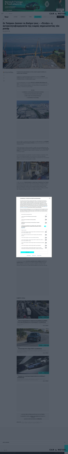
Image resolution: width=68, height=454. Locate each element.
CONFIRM (27, 252)
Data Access (34, 255)
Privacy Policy (39, 255)
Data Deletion (29, 255)
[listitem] (34, 214)
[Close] (50, 198)
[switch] (45, 216)
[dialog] (34, 227)
